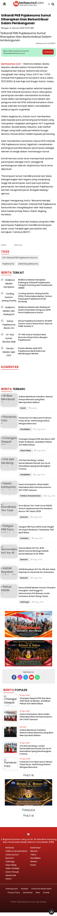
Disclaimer (28, 892)
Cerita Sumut (12, 854)
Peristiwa (24, 538)
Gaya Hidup (25, 450)
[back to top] (51, 912)
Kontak (46, 892)
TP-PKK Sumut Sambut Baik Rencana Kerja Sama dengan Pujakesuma (32, 337)
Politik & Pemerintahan (30, 496)
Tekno (33, 854)
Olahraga (24, 602)
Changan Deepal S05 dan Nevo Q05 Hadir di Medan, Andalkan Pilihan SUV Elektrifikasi (37, 442)
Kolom (9, 878)
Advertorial (11, 875)
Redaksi (24, 889)
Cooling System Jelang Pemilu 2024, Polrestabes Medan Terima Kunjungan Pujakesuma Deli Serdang (35, 297)
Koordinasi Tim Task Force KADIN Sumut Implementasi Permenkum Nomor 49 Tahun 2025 (35, 508)
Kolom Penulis (12, 872)
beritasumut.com (11, 63)
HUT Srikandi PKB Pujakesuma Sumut (19, 257)
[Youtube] (31, 677)
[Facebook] (14, 677)
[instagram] (19, 677)
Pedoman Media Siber (41, 889)
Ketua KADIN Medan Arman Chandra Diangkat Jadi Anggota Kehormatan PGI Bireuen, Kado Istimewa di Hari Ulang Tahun (37, 592)
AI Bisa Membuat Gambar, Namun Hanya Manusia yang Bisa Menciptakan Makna (36, 399)
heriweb (43, 902)
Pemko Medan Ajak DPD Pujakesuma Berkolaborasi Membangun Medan (31, 351)
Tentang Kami (11, 889)
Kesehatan (35, 847)
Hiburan (34, 851)
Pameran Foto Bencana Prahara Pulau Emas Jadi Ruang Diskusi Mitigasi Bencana (35, 420)
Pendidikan (25, 429)
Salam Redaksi (12, 868)
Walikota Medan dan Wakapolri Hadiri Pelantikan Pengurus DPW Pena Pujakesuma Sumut (34, 310)
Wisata (33, 861)
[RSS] (43, 677)
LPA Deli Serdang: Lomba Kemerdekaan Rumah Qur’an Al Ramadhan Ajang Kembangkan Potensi (34, 464)
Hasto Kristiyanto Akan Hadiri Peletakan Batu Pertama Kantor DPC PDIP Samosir (35, 487)
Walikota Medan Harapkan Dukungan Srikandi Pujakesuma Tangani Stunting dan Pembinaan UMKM (35, 283)
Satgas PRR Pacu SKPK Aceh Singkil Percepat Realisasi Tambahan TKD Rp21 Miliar (36, 529)
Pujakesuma (8, 263)
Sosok (23, 408)
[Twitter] (25, 677)
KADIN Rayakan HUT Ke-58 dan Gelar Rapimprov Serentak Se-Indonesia (37, 571)
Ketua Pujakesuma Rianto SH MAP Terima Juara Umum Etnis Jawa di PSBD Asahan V (35, 323)
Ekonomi (24, 517)
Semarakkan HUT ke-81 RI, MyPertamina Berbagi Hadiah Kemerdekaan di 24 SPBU (34, 551)
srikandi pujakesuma (28, 263)
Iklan (38, 892)
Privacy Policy (14, 892)
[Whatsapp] (37, 677)
